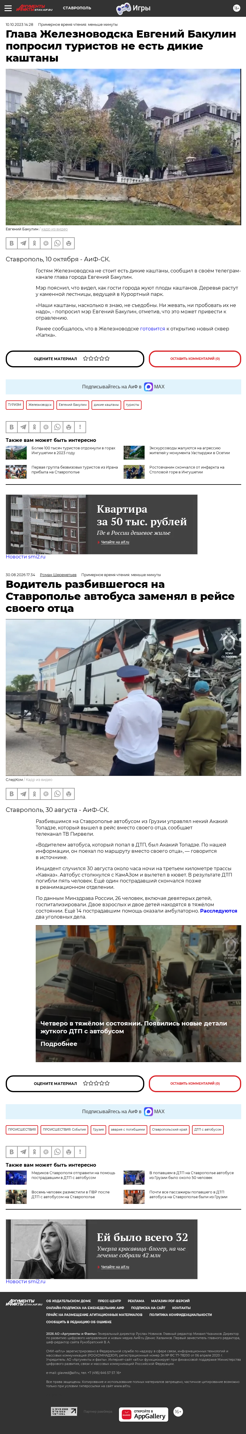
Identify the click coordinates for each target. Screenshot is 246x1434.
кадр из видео (54, 229)
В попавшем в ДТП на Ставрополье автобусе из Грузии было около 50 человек (191, 1175)
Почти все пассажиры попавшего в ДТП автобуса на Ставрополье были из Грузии (188, 1194)
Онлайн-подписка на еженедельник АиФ (85, 1308)
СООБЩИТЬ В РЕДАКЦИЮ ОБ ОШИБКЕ (79, 1322)
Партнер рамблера (98, 1411)
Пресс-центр (109, 1301)
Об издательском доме (68, 1301)
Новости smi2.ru (26, 557)
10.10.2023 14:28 (19, 24)
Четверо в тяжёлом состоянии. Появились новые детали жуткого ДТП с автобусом (133, 1027)
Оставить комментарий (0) (195, 359)
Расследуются (218, 911)
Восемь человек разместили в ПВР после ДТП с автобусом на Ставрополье (71, 1194)
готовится (152, 329)
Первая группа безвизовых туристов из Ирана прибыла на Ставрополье (75, 469)
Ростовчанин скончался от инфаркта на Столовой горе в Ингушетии (186, 469)
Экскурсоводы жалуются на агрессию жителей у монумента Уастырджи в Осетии (189, 450)
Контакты (181, 1308)
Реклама (136, 1301)
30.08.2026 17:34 (20, 575)
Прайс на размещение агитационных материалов (94, 1315)
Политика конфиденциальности (180, 1315)
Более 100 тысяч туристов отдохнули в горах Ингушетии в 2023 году (73, 450)
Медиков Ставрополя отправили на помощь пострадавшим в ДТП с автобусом (73, 1175)
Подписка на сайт (148, 1308)
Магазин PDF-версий (170, 1301)
